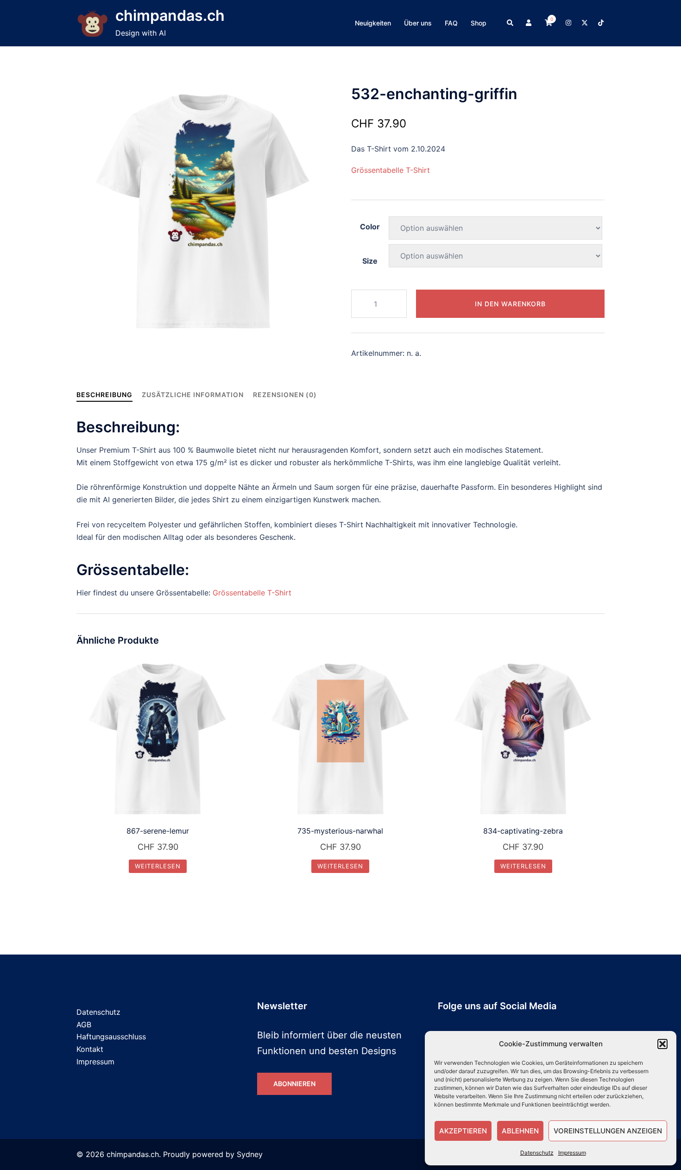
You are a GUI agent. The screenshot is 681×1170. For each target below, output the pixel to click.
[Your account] (529, 23)
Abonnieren (294, 1084)
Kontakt (89, 1049)
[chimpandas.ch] (92, 23)
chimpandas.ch (170, 15)
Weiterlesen (158, 866)
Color (370, 226)
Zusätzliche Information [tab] (193, 394)
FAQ (451, 23)
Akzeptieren (463, 1130)
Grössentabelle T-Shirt (390, 170)
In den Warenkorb (510, 304)
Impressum (572, 1152)
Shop (478, 23)
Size (370, 261)
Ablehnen (520, 1130)
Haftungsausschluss (111, 1036)
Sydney (250, 1154)
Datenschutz (537, 1152)
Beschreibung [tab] (104, 394)
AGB (83, 1024)
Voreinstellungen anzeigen (608, 1130)
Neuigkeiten (373, 23)
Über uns (418, 23)
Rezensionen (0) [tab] (285, 394)
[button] (662, 1044)
